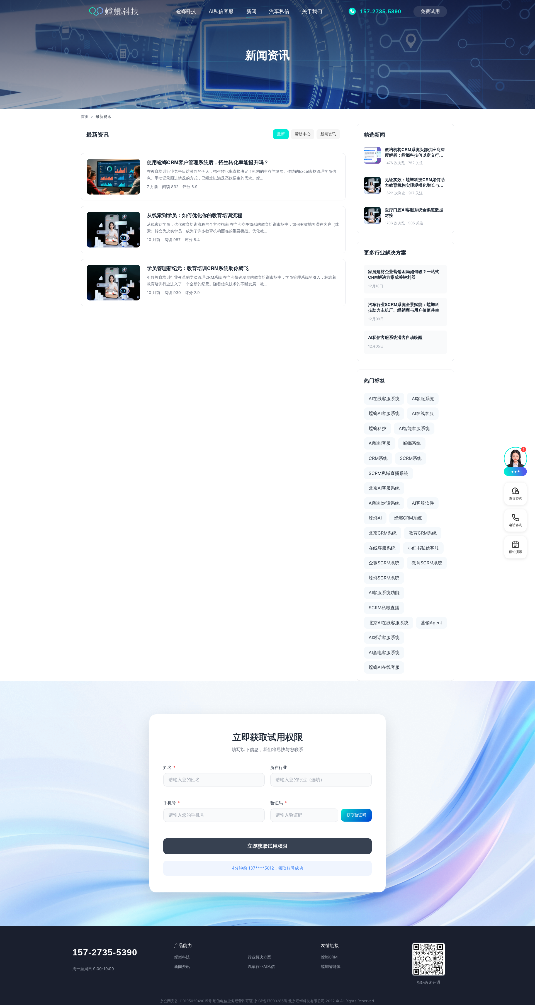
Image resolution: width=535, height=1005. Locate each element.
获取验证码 (356, 815)
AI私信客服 (221, 11)
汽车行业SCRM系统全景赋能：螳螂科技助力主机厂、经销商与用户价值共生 (403, 307)
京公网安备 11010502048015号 (186, 1001)
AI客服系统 (423, 398)
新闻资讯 (328, 134)
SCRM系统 (411, 458)
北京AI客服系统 (384, 488)
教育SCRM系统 (427, 562)
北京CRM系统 (383, 533)
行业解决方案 (259, 957)
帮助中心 (302, 134)
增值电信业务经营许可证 (233, 1001)
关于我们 (312, 11)
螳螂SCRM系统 (384, 578)
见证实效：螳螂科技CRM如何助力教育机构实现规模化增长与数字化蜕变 (415, 182)
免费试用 (430, 11)
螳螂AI (375, 518)
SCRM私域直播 (384, 607)
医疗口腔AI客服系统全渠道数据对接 (414, 212)
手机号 (171, 802)
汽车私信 (279, 11)
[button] (515, 461)
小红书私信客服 (423, 548)
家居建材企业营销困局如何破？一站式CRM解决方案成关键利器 (403, 274)
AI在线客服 (423, 413)
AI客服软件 (423, 503)
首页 (85, 116)
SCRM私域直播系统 (388, 473)
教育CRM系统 (423, 533)
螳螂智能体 (331, 966)
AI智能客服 (380, 443)
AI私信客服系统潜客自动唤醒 (395, 337)
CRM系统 (378, 458)
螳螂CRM (329, 957)
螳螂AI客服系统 (384, 413)
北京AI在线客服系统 (388, 622)
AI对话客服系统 (384, 637)
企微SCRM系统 (384, 562)
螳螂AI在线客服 (384, 667)
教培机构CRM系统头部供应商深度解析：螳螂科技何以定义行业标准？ (415, 152)
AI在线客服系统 (384, 398)
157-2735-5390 (104, 952)
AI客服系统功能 (384, 592)
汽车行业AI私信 (261, 966)
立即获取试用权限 (267, 846)
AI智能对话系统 (384, 503)
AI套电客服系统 (384, 652)
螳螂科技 (186, 11)
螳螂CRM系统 (408, 518)
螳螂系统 (412, 443)
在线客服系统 (382, 548)
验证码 (278, 802)
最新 (281, 134)
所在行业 (278, 767)
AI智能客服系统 (414, 428)
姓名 (169, 767)
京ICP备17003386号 (270, 1001)
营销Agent (431, 622)
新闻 (251, 11)
